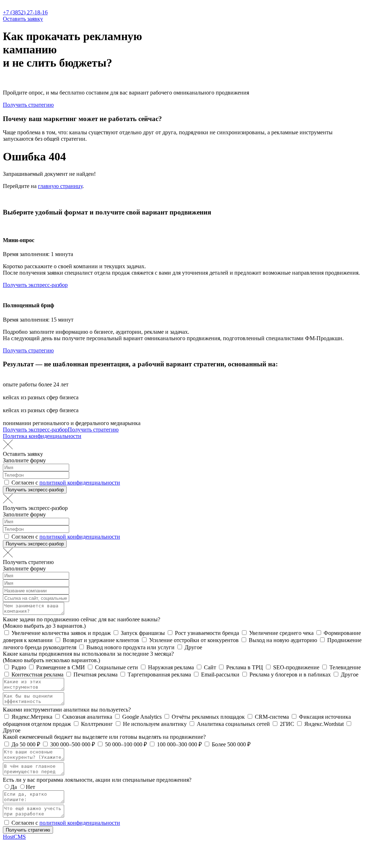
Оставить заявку (23, 19)
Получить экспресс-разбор (35, 285)
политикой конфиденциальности (79, 483)
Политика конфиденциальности (42, 436)
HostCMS (14, 837)
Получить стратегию (28, 105)
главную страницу (60, 186)
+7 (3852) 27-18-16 (25, 12)
